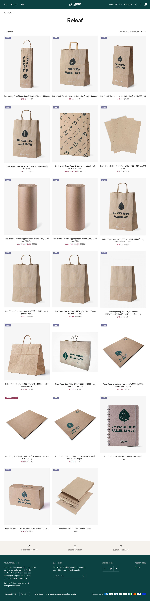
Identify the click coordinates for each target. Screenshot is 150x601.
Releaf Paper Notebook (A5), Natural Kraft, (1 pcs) (123, 456)
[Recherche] (136, 4)
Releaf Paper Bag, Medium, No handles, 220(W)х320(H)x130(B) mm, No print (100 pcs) (123, 313)
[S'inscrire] (83, 575)
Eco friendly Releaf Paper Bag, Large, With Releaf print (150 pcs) (27, 167)
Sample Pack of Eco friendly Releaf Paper (75, 528)
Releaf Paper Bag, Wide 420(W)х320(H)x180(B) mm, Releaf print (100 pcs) (75, 385)
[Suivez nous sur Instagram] (110, 568)
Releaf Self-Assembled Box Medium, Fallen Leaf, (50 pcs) (27, 528)
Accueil (6, 13)
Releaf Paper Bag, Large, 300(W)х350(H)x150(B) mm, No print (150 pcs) (27, 312)
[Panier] (145, 4)
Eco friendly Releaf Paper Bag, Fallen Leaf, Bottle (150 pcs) (27, 96)
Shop (6, 4)
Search (137, 567)
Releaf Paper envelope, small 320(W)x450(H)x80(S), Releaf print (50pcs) (75, 457)
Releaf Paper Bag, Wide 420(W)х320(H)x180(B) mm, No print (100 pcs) (27, 385)
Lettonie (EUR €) (114, 4)
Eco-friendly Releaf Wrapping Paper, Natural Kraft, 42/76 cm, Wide (75, 240)
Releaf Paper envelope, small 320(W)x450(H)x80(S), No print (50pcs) (27, 457)
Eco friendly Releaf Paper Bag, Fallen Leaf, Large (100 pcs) (75, 96)
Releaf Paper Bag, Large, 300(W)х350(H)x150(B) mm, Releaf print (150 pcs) (123, 240)
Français (127, 4)
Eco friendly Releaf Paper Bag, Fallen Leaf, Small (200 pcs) (123, 96)
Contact (14, 4)
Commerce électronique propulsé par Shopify (61, 594)
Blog (22, 4)
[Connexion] (140, 4)
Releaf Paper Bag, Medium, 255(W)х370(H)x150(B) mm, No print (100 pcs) (75, 312)
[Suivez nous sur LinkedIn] (116, 568)
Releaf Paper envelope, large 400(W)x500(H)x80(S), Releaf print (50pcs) (123, 385)
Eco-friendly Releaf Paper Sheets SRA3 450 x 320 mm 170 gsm (123, 167)
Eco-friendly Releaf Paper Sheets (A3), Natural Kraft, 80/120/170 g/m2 (75, 167)
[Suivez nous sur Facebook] (105, 568)
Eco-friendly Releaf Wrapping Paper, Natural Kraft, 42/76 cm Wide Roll (27, 240)
